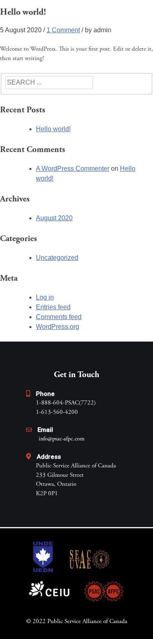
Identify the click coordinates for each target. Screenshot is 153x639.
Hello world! (53, 128)
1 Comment (63, 30)
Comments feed (59, 316)
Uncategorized (57, 257)
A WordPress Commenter (72, 168)
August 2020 (54, 217)
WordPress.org (57, 326)
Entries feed (53, 307)
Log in (45, 297)
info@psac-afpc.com (61, 439)
